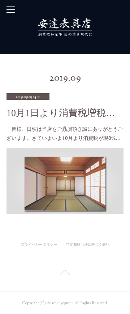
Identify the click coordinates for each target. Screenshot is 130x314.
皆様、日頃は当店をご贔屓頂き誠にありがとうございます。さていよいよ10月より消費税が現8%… (64, 133)
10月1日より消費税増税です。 (65, 113)
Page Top (65, 274)
